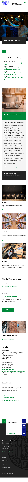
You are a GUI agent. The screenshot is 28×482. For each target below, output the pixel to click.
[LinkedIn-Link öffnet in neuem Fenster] (24, 434)
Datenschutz (5, 460)
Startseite (5, 9)
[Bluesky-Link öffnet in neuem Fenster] (24, 426)
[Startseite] (4, 421)
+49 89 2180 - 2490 (9, 369)
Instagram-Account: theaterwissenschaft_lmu (10, 396)
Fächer (10, 9)
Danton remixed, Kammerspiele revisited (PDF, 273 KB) (12, 73)
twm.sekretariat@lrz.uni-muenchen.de (14, 371)
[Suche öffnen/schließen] (25, 3)
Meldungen (9, 310)
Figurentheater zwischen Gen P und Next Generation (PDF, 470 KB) (13, 68)
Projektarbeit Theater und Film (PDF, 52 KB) (14, 63)
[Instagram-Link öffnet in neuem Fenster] (24, 430)
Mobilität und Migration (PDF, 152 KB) (13, 78)
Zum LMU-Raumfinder (9, 452)
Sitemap (4, 457)
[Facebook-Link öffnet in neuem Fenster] (24, 421)
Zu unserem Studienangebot (12, 167)
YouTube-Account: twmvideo (11, 400)
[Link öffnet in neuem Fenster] (14, 427)
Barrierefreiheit (6, 467)
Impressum (5, 464)
